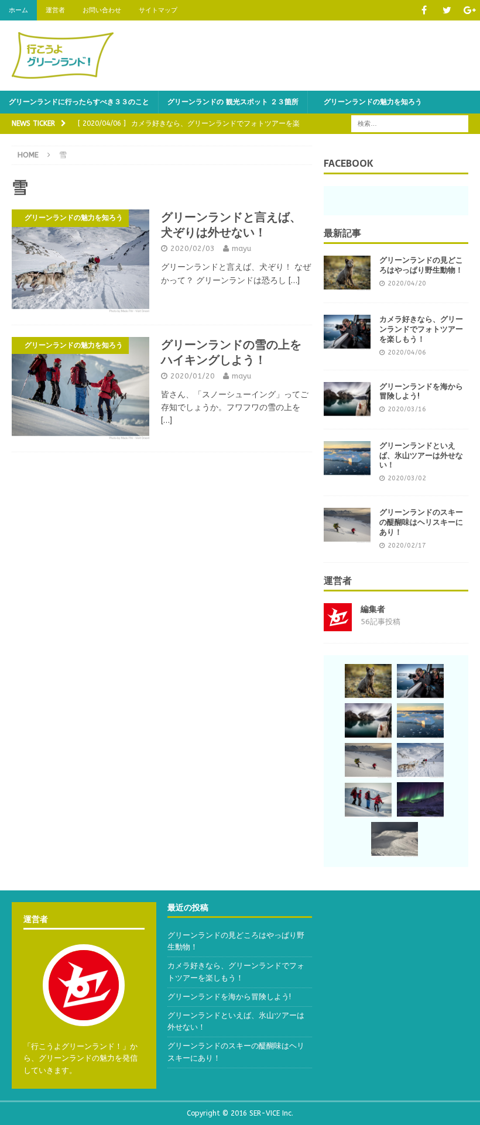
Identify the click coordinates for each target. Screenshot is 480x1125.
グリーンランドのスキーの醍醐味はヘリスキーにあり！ (421, 522)
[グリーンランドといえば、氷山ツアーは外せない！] (347, 458)
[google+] (470, 10)
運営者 (55, 10)
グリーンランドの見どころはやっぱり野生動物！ (421, 265)
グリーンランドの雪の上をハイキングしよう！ (231, 352)
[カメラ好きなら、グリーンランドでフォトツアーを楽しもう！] (347, 332)
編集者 (373, 609)
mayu (241, 248)
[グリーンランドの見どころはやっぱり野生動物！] (347, 273)
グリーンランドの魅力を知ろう (369, 102)
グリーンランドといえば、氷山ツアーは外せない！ (421, 455)
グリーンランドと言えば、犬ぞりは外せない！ (231, 225)
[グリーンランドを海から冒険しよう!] (347, 399)
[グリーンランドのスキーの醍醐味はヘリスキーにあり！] (347, 525)
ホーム (18, 10)
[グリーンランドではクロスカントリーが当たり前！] (394, 839)
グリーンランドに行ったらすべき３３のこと (79, 102)
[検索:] (409, 123)
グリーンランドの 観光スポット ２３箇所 (233, 102)
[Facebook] (424, 10)
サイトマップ (158, 10)
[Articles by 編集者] (338, 624)
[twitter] (447, 10)
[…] (294, 280)
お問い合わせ (102, 10)
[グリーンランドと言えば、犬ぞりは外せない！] (420, 760)
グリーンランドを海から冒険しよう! (421, 391)
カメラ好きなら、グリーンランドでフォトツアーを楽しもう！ (421, 329)
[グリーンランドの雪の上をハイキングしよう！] (368, 800)
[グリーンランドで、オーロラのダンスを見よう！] (420, 799)
